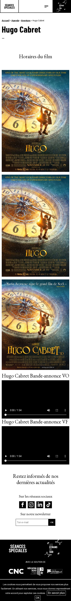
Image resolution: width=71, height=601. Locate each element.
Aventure (26, 20)
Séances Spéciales (9, 6)
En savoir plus (56, 593)
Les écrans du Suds (62, 6)
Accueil (5, 20)
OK (37, 597)
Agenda (15, 20)
